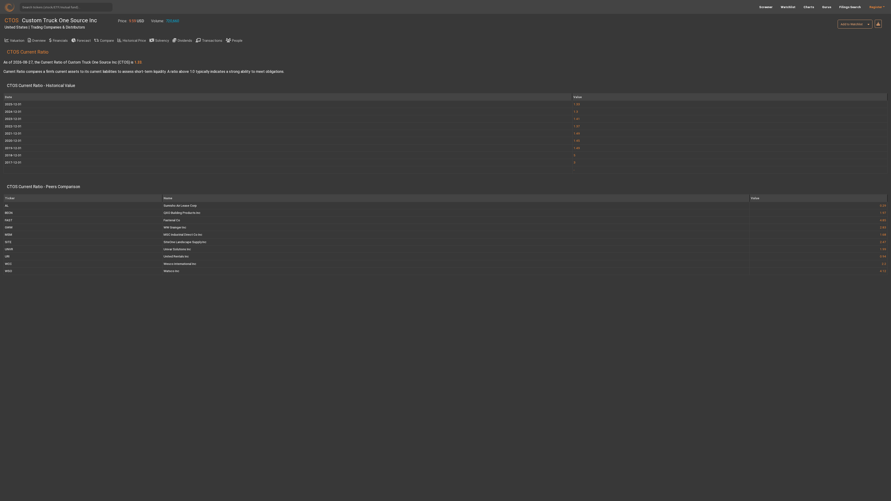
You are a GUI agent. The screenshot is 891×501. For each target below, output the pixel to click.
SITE (8, 242)
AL (7, 205)
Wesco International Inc (180, 264)
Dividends (185, 41)
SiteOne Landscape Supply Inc (185, 242)
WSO (8, 271)
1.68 (883, 234)
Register (875, 7)
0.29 (883, 205)
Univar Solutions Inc (177, 249)
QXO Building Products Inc (182, 213)
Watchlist (788, 7)
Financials (60, 41)
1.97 (883, 213)
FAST (9, 220)
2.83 (883, 227)
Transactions (212, 41)
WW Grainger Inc (175, 227)
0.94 (883, 256)
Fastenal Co (172, 220)
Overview (39, 41)
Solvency (162, 41)
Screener (766, 7)
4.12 (883, 271)
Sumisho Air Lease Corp (180, 205)
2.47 (883, 242)
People (237, 41)
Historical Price (134, 41)
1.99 (883, 249)
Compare (107, 41)
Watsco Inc (171, 271)
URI (7, 256)
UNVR (9, 249)
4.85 (883, 220)
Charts (809, 7)
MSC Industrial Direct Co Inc (183, 234)
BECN (9, 213)
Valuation (17, 41)
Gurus (826, 7)
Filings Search (850, 7)
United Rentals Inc (176, 256)
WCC (8, 264)
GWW (9, 227)
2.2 (884, 264)
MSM (8, 234)
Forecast (84, 41)
